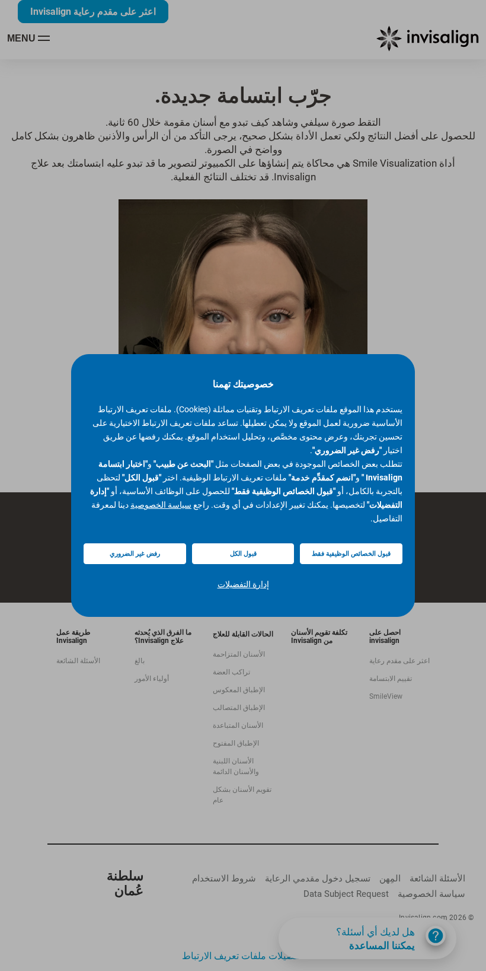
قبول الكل (243, 554)
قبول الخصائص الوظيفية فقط (351, 554)
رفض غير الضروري (135, 554)
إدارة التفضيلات (243, 584)
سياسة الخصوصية (160, 505)
